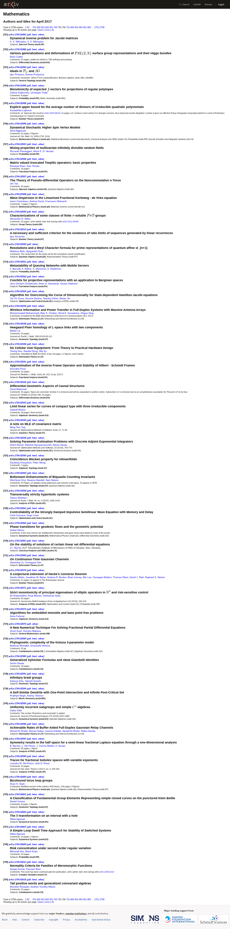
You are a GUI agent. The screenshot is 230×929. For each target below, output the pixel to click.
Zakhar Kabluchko (19, 92)
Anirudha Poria (18, 368)
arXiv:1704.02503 (18, 144)
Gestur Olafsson (69, 283)
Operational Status (101, 919)
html (34, 34)
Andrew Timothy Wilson (42, 886)
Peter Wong (39, 462)
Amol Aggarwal (18, 130)
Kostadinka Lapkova (20, 110)
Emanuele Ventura (40, 645)
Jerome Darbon (33, 298)
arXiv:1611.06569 (70, 221)
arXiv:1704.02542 (18, 382)
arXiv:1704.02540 (18, 344)
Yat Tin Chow (17, 298)
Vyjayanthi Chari (34, 251)
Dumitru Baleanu (32, 631)
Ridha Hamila (88, 731)
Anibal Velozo (17, 530)
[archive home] (11, 4)
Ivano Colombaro (19, 201)
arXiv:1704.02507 (18, 176)
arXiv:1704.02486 (18, 49)
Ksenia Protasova (34, 74)
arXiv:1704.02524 (18, 291)
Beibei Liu (15, 330)
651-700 (53, 27)
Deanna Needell (35, 480)
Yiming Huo (16, 351)
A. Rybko (26, 268)
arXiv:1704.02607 (18, 827)
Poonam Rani (33, 869)
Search (185, 4)
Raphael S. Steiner (155, 577)
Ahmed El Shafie (19, 731)
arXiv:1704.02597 (18, 739)
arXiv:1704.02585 (18, 656)
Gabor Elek (16, 710)
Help (14, 919)
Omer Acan (16, 631)
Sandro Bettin (17, 577)
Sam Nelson (52, 480)
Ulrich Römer (17, 445)
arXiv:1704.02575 (18, 624)
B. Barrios (15, 745)
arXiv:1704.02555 (18, 473)
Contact (25, 919)
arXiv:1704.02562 (18, 523)
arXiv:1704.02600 (18, 777)
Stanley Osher (50, 298)
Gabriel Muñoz (18, 409)
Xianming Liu (17, 562)
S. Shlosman (39, 268)
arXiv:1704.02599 (18, 756)
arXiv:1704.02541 (18, 362)
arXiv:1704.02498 (18, 103)
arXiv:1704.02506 (18, 159)
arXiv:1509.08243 (52, 113)
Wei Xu (43, 351)
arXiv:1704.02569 (18, 555)
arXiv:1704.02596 (18, 724)
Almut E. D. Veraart (43, 151)
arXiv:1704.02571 (18, 588)
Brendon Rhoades (19, 886)
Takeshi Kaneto (33, 681)
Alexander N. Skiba (20, 218)
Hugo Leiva (33, 515)
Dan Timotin (33, 166)
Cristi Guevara (17, 515)
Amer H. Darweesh (49, 283)
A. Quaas (60, 745)
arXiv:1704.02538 (18, 323)
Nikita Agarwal (17, 819)
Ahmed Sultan (36, 731)
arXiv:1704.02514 (18, 229)
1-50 (27, 27)
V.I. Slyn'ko (16, 547)
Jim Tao (14, 183)
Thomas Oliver (120, 577)
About (5, 919)
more (47, 30)
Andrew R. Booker (56, 577)
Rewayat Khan (17, 166)
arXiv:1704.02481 (18, 34)
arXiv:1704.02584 (18, 638)
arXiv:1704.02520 (18, 244)
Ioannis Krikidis (53, 731)
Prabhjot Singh (18, 695)
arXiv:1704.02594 (18, 688)
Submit (197, 4)
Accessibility (81, 919)
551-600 (36, 27)
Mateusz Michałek (19, 645)
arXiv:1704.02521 (18, 261)
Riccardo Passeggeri (21, 151)
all (53, 30)
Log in (221, 4)
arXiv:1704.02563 (18, 541)
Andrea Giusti (36, 201)
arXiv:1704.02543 (18, 402)
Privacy (66, 919)
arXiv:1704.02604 (18, 812)
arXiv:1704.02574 (18, 609)
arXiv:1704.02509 (18, 211)
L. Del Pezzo (28, 745)
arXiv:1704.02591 (18, 674)
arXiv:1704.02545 (18, 420)
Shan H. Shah (17, 784)
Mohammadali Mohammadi (24, 313)
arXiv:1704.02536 (18, 306)
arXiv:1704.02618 (18, 879)
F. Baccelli (15, 268)
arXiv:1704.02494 (18, 67)
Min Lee (87, 577)
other (41, 34)
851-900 (87, 27)
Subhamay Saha (51, 595)
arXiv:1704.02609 (18, 844)
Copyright (53, 919)
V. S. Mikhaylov (35, 41)
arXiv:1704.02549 (18, 438)
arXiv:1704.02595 (18, 703)
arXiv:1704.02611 (18, 862)
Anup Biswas (34, 595)
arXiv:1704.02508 (18, 194)
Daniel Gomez (17, 801)
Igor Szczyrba (17, 236)
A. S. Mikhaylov (18, 41)
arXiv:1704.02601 (18, 794)
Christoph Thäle (39, 92)
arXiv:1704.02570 (18, 570)
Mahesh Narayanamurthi (38, 445)
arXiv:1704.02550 (18, 455)
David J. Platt (137, 577)
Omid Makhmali (18, 389)
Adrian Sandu (60, 445)
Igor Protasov (17, 74)
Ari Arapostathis (18, 595)
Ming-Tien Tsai (17, 427)
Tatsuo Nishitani (18, 497)
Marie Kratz (31, 851)
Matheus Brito (17, 251)
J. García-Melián (45, 745)
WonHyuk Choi (18, 480)
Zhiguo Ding (86, 313)
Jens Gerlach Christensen (24, 283)
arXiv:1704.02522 (18, 276)
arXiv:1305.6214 (106, 872)
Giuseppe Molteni (102, 577)
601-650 (45, 27)
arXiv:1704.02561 (18, 508)
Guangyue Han (33, 562)
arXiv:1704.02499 (18, 123)
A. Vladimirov (54, 268)
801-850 (79, 27)
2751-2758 (99, 27)
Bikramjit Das (17, 851)
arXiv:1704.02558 (18, 491)
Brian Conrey (74, 577)
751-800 (70, 27)
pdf (29, 34)
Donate (208, 4)
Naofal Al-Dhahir (71, 731)
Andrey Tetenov (35, 695)
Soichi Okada (17, 663)
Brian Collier (16, 56)
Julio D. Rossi (42, 763)
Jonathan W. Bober (36, 577)
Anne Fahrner (17, 616)
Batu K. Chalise (48, 313)
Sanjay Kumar (17, 869)
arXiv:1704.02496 (18, 85)
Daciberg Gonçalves (20, 462)
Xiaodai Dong (30, 351)
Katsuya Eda (16, 681)
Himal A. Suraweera (68, 313)
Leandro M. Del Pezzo (22, 763)
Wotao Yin (64, 298)
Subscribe (39, 919)
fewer (40, 30)
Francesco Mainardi (56, 201)
